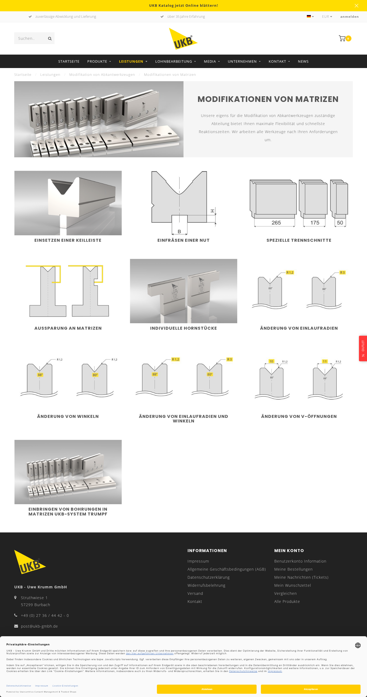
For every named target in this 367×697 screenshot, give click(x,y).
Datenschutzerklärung (209, 577)
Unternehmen (242, 61)
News (303, 61)
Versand (195, 593)
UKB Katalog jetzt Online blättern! (183, 5)
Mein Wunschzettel (292, 585)
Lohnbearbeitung (173, 61)
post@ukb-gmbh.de (39, 626)
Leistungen (131, 61)
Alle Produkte (287, 601)
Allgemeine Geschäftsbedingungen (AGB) (227, 569)
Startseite (69, 61)
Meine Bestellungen (293, 569)
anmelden (349, 16)
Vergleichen (285, 593)
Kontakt (277, 61)
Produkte (97, 61)
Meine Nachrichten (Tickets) (301, 577)
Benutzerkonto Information (300, 561)
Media (210, 61)
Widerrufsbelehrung (206, 585)
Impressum (198, 561)
